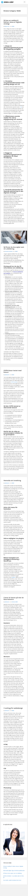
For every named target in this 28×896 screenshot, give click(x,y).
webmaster (7, 374)
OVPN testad (14, 382)
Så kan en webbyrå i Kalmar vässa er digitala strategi (13, 22)
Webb (13, 26)
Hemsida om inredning (12, 480)
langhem (13, 577)
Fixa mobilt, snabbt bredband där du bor (12, 880)
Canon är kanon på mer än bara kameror (14, 598)
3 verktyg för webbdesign (13, 708)
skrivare (13, 601)
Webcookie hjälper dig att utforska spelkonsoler (14, 870)
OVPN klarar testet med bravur (12, 371)
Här (21, 107)
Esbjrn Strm (7, 26)
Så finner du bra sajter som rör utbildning (14, 248)
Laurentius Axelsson (9, 251)
